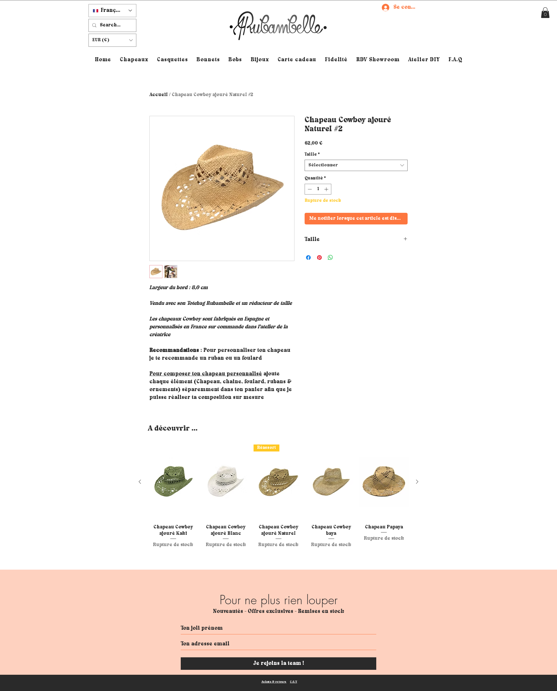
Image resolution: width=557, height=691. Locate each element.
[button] (388, 270)
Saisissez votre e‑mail (219, 368)
